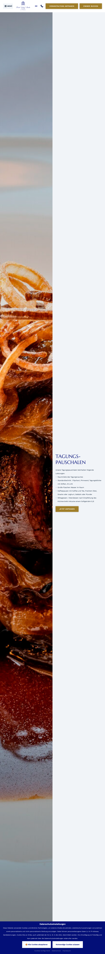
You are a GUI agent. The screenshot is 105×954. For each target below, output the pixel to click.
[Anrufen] (42, 6)
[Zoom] (26, 482)
